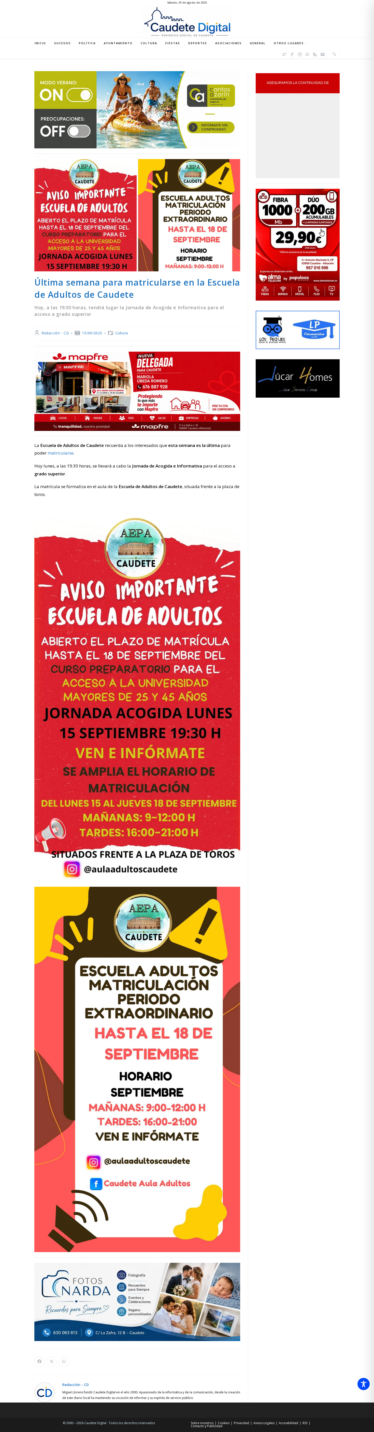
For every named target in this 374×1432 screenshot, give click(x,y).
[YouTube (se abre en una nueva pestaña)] (307, 53)
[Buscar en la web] (334, 54)
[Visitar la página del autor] (44, 1392)
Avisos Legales (264, 1423)
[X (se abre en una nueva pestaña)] (284, 53)
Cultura (121, 333)
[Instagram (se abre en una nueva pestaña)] (300, 53)
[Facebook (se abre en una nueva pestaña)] (292, 53)
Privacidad (241, 1423)
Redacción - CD (55, 333)
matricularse (61, 453)
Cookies (223, 1423)
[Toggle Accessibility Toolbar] (363, 1384)
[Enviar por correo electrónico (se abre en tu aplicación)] (322, 53)
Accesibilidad (288, 1423)
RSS (305, 1423)
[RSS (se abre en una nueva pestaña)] (315, 53)
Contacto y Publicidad (206, 1426)
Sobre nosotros (202, 1423)
